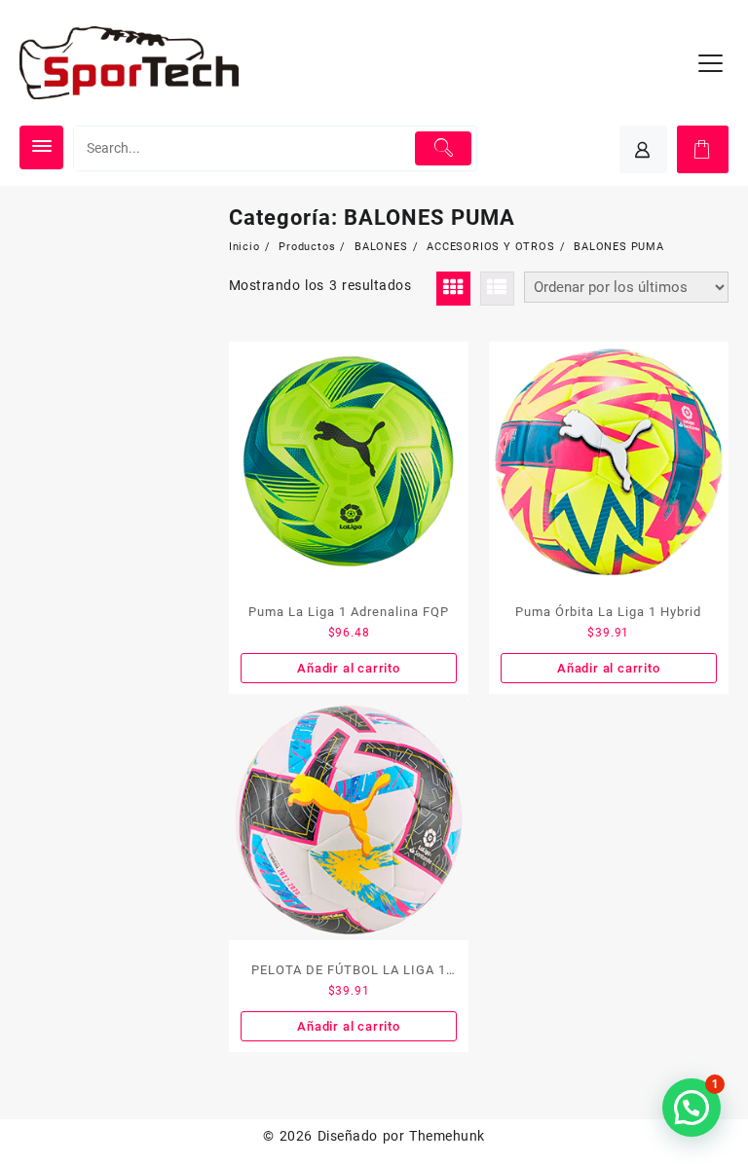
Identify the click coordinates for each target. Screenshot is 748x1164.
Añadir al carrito (348, 668)
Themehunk (446, 1136)
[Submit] (443, 148)
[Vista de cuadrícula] (453, 289)
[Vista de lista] (497, 289)
